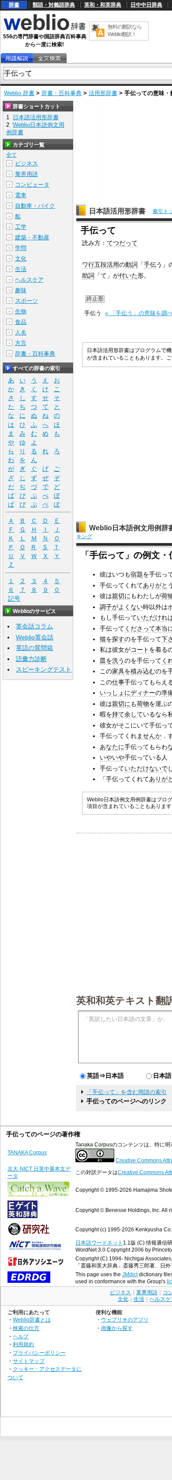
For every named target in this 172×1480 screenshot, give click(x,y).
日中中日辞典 (146, 5)
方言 (20, 343)
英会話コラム (34, 626)
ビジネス (26, 163)
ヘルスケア (29, 279)
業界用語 (26, 174)
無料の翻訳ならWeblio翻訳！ (125, 30)
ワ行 (88, 264)
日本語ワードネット (99, 1243)
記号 (14, 598)
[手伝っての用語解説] (16, 58)
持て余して (127, 714)
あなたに (112, 746)
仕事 (118, 682)
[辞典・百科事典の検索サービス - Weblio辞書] (44, 29)
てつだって (122, 242)
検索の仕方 (26, 1328)
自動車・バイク (35, 205)
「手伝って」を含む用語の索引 (126, 1092)
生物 (20, 311)
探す (118, 639)
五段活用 (106, 264)
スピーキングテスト (43, 669)
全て (11, 155)
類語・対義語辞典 (54, 5)
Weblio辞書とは (32, 1319)
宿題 (137, 574)
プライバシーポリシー (39, 1352)
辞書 (14, 5)
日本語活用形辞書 (117, 211)
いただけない (142, 768)
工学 (20, 227)
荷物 (143, 703)
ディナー (143, 692)
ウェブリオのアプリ (125, 1319)
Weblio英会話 (34, 637)
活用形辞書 (103, 93)
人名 (20, 332)
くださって (139, 628)
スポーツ (26, 300)
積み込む (143, 671)
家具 (118, 671)
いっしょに (115, 692)
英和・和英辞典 (102, 5)
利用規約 (23, 1344)
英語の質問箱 (34, 647)
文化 (20, 258)
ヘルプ (21, 1336)
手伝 (150, 264)
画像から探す (117, 1328)
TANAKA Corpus (27, 1152)
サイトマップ (29, 1361)
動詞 (131, 264)
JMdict (130, 1274)
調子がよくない (121, 606)
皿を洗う (112, 660)
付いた (128, 275)
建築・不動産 (32, 237)
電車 (20, 195)
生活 (20, 269)
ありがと (155, 585)
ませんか (149, 735)
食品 (20, 322)
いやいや (112, 757)
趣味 (20, 290)
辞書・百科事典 (61, 93)
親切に (121, 595)
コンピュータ (32, 184)
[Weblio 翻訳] (98, 31)
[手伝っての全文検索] (49, 58)
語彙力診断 (31, 658)
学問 (20, 248)
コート (140, 649)
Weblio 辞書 (19, 93)
